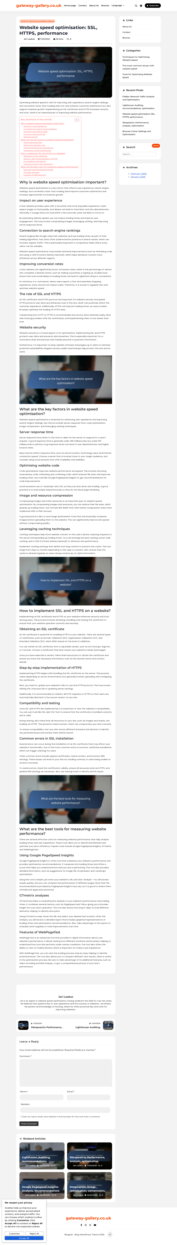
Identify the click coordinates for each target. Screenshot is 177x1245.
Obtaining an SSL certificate (35, 156)
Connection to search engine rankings (40, 129)
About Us (94, 5)
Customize (14, 1233)
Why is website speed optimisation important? (42, 123)
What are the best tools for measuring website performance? (50, 167)
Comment (25, 1056)
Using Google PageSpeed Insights (38, 170)
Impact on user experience (35, 126)
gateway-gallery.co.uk (38, 5)
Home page (70, 5)
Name (24, 1091)
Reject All (34, 1233)
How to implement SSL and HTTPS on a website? (43, 153)
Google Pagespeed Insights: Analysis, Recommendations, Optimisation (41, 1190)
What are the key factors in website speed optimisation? (47, 140)
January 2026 (138, 177)
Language (117, 5)
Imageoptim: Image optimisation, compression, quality (87, 1190)
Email (71, 1091)
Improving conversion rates (35, 132)
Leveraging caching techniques (37, 150)
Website (25, 1104)
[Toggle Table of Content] (76, 120)
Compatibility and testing (35, 161)
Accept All (24, 1238)
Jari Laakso (29, 39)
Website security (31, 137)
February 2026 (139, 174)
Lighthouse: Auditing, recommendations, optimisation (36, 1161)
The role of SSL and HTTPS (34, 134)
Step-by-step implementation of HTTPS (41, 159)
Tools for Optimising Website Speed (37, 21)
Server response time (33, 142)
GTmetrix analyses (32, 172)
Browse (105, 5)
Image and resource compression (38, 148)
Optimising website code (34, 145)
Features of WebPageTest (35, 175)
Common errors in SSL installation (38, 164)
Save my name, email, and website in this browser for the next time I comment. (61, 1116)
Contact (83, 5)
